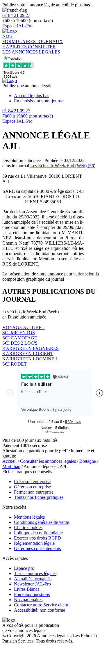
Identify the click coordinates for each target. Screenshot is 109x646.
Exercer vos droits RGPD (37, 537)
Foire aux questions (32, 594)
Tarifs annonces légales (35, 573)
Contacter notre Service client (41, 604)
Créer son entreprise (32, 481)
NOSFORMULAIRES (19, 39)
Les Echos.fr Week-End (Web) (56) (62, 165)
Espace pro (24, 568)
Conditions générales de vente (41, 522)
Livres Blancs (26, 589)
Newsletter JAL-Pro (32, 583)
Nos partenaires (28, 599)
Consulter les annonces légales (48, 461)
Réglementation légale (34, 543)
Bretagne (87, 461)
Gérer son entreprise (32, 486)
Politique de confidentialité (38, 532)
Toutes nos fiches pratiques (38, 497)
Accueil (9, 461)
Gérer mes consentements (37, 548)
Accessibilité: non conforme (39, 610)
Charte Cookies (28, 527)
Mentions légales (29, 517)
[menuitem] (60, 95)
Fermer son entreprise (33, 492)
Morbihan (11, 466)
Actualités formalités (32, 578)
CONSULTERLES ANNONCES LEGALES (31, 49)
